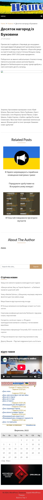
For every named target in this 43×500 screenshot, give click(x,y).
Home (3, 23)
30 (27, 457)
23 (27, 453)
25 (39, 453)
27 (10, 457)
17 (33, 449)
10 (33, 444)
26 (4, 457)
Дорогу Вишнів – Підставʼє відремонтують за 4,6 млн (21, 341)
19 (4, 453)
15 (21, 449)
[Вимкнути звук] (35, 376)
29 (21, 457)
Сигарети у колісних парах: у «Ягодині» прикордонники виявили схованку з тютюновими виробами (19, 322)
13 (10, 449)
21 (15, 453)
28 (15, 457)
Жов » (8, 461)
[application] (21, 367)
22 (21, 453)
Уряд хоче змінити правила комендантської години (20, 283)
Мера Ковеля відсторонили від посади (15, 301)
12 (4, 449)
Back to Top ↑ (21, 498)
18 (39, 449)
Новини (10, 23)
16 (27, 449)
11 (39, 444)
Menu (3, 16)
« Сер (3, 461)
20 (10, 453)
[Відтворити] (4, 376)
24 (33, 453)
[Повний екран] (39, 376)
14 (15, 449)
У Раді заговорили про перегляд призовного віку (19, 337)
